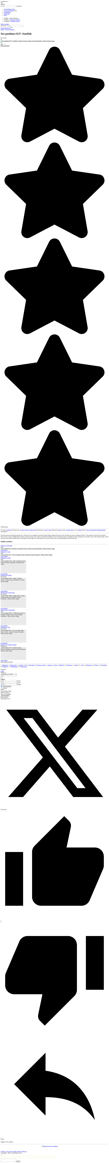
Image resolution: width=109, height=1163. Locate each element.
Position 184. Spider (6, 575)
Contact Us (24, 1151)
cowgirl (22, 530)
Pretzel (96, 665)
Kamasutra (7, 13)
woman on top (32, 530)
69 (25, 665)
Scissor (76, 665)
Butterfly (61, 665)
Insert (18, 1161)
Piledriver (5, 666)
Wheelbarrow (14, 666)
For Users (9, 1151)
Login (2, 671)
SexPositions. (6, 28)
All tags (97, 530)
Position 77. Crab (5, 552)
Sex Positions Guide (9, 9)
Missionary (5, 665)
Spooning (69, 665)
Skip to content (5, 24)
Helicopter (89, 665)
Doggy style (13, 665)
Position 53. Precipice (6, 545)
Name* (19, 681)
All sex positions (90, 530)
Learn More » (4, 550)
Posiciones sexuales (15, 19)
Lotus (55, 665)
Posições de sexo (15, 21)
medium (80, 530)
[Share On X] (54, 806)
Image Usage (16, 1151)
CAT (82, 665)
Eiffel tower (24, 666)
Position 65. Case (5, 627)
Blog (5, 15)
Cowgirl (21, 665)
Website (19, 684)
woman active (70, 530)
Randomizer (7, 12)
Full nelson (104, 665)
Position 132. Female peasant (8, 644)
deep (59, 530)
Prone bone (31, 665)
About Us (3, 1151)
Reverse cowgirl (41, 665)
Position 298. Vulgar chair (8, 592)
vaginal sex (9, 530)
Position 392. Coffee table (8, 610)
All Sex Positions (8, 10)
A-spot (45, 530)
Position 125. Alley (6, 558)
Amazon (49, 665)
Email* (19, 682)
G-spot (49, 530)
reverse (26, 530)
